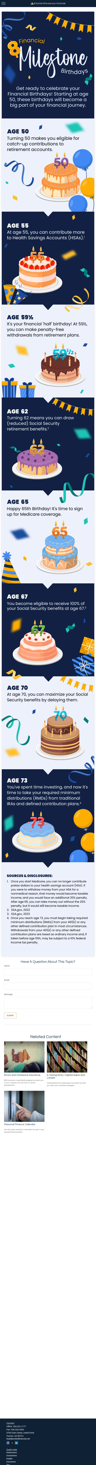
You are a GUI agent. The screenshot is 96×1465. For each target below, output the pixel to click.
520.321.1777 (19, 1426)
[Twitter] (12, 1442)
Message (8, 994)
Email (6, 980)
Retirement (11, 1452)
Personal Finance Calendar (19, 1124)
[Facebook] (8, 1442)
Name (7, 966)
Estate (9, 1458)
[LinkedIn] (16, 1442)
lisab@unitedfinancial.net (18, 1439)
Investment (11, 1455)
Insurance (11, 1462)
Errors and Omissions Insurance (22, 1075)
